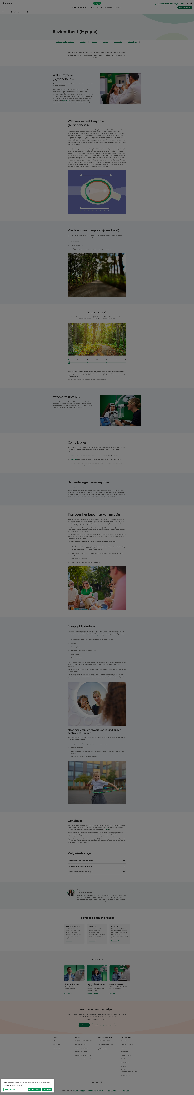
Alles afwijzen (47, 1089)
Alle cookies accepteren (34, 1089)
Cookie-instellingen (10, 1089)
